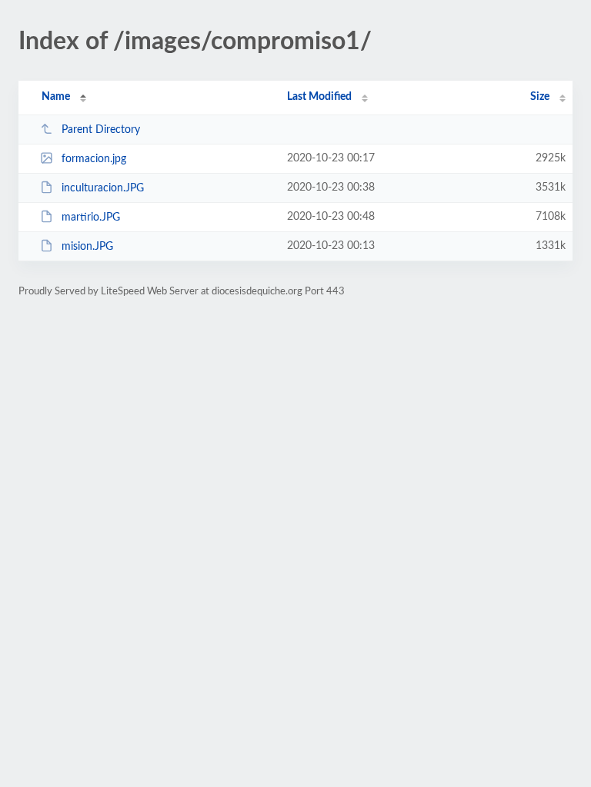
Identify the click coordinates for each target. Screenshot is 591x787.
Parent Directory (101, 130)
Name (56, 96)
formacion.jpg (94, 159)
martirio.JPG (91, 217)
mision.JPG (87, 246)
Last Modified (319, 96)
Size (539, 96)
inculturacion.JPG (103, 188)
